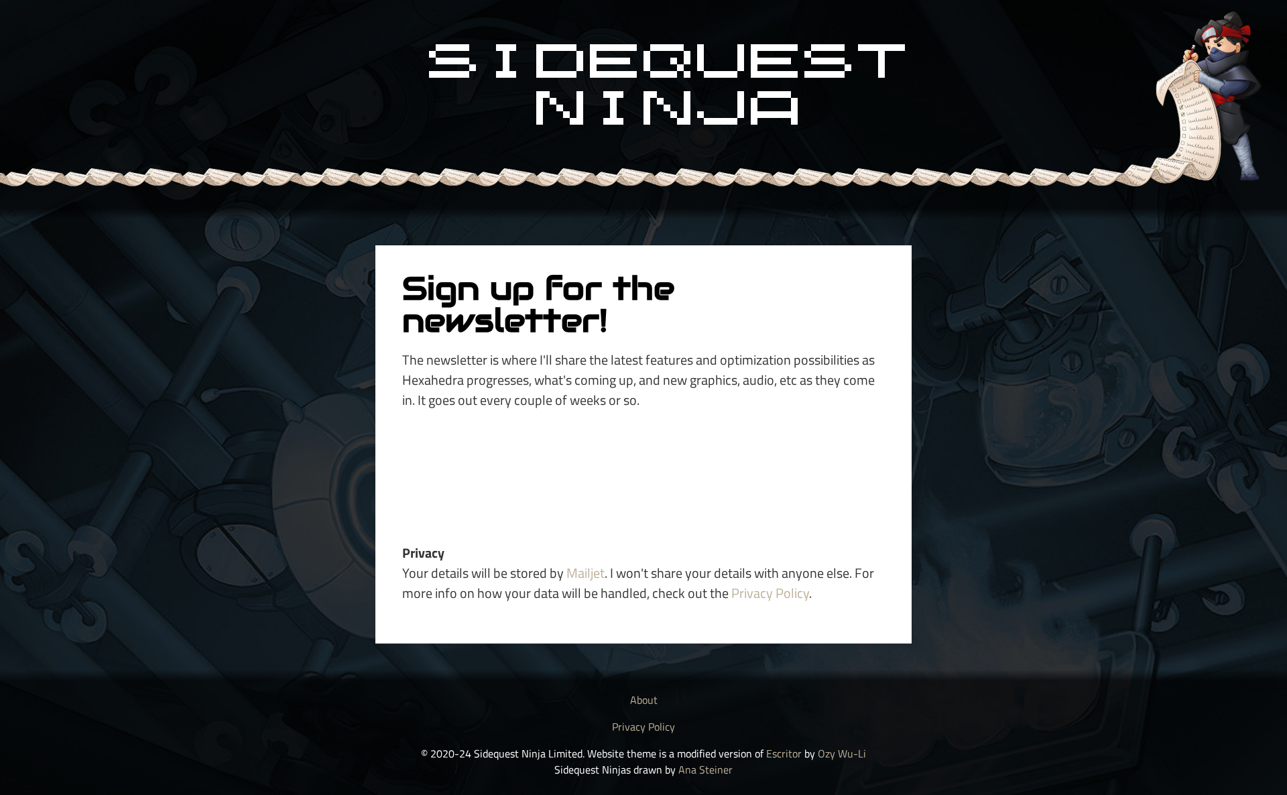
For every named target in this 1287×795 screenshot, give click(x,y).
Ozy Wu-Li (842, 753)
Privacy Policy (770, 593)
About (644, 700)
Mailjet (585, 572)
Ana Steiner (705, 769)
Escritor (784, 753)
